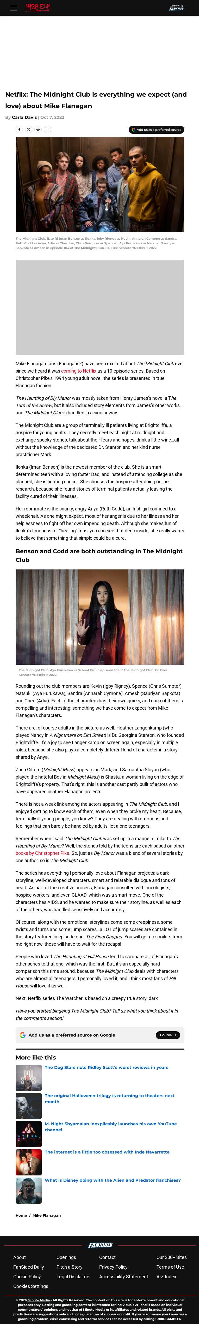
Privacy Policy (113, 1267)
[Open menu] (13, 8)
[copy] (47, 129)
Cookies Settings (30, 1286)
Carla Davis (24, 117)
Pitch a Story (70, 1267)
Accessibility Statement (123, 1276)
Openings (66, 1257)
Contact (107, 1257)
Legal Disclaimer (74, 1276)
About (19, 1257)
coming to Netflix (78, 371)
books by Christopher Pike (42, 853)
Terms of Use (170, 1267)
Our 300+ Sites (172, 1257)
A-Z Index (166, 1276)
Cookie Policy (27, 1276)
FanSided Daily (28, 1267)
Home (21, 1215)
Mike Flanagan (47, 1215)
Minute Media (39, 1300)
